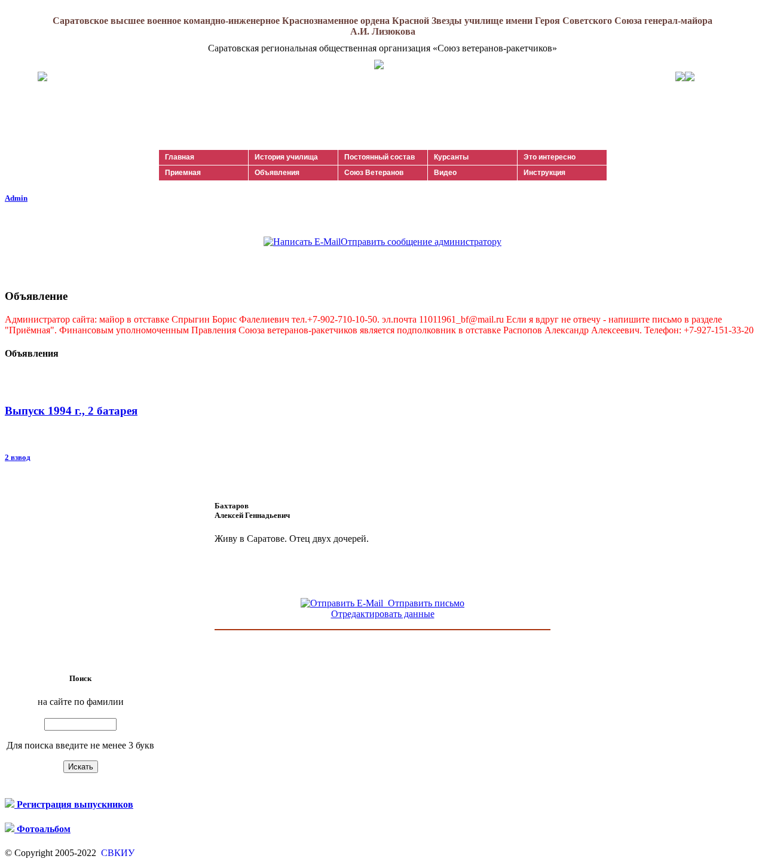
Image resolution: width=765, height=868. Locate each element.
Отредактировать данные (382, 614)
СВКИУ (116, 853)
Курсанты (451, 157)
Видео (445, 172)
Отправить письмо (423, 603)
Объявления (277, 172)
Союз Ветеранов (373, 172)
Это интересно (550, 157)
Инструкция (544, 172)
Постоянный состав (379, 157)
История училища (286, 157)
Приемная (183, 172)
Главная (179, 157)
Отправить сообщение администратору (421, 242)
